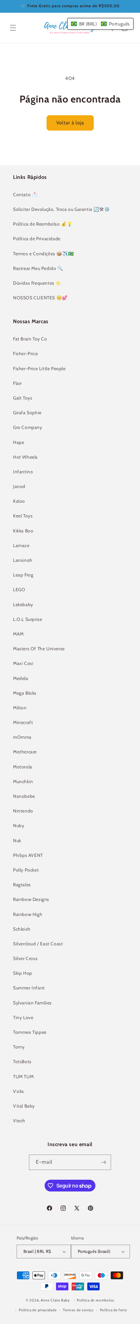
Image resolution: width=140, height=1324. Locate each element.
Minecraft (23, 722)
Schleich (22, 929)
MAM (18, 634)
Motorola (22, 767)
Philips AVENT (28, 855)
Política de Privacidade (37, 239)
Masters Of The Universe (39, 649)
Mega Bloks (24, 693)
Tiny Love (23, 1017)
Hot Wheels (25, 457)
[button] (13, 28)
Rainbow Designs (31, 899)
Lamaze (21, 545)
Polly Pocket (26, 870)
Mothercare (25, 752)
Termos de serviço (78, 1310)
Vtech (19, 1121)
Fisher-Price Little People (39, 368)
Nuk (17, 840)
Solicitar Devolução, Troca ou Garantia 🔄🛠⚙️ (61, 209)
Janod (19, 486)
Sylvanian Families (32, 1003)
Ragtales (22, 885)
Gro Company (27, 427)
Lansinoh (23, 560)
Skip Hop (22, 973)
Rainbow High (27, 914)
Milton (20, 708)
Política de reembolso (95, 1300)
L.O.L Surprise (27, 619)
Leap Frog (23, 575)
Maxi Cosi (23, 663)
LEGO (19, 589)
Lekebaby (23, 604)
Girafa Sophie (27, 413)
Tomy (18, 1047)
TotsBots (22, 1061)
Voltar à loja (70, 123)
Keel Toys (23, 516)
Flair (17, 383)
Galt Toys (22, 398)
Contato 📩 (25, 194)
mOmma (22, 737)
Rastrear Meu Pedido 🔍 (38, 268)
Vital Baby (24, 1106)
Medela (20, 678)
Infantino (23, 472)
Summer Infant (29, 988)
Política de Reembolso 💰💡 (42, 224)
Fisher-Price (25, 353)
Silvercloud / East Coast (38, 944)
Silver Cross (25, 958)
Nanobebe (24, 796)
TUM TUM (23, 1077)
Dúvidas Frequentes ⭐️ (37, 283)
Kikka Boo (23, 531)
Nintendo (23, 811)
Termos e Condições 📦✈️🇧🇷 (43, 254)
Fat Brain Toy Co (30, 339)
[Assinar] (103, 1162)
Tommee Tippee (30, 1032)
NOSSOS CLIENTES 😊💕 (40, 298)
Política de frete (113, 1310)
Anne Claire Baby (55, 1300)
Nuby (18, 825)
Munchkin (23, 781)
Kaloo (19, 501)
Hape (18, 442)
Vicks (18, 1091)
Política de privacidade (38, 1310)
